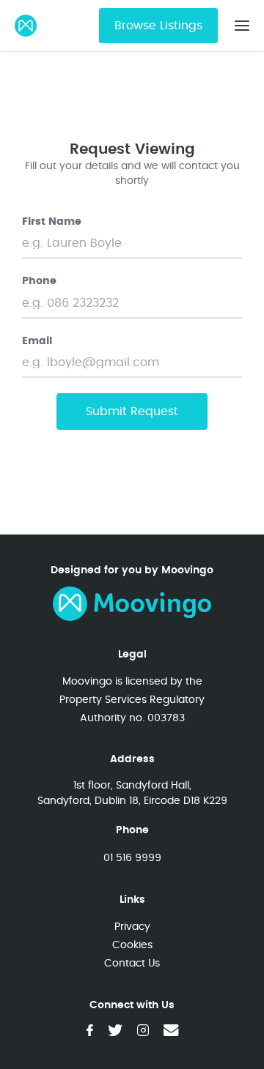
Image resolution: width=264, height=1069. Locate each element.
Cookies (132, 944)
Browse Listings (158, 25)
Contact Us (132, 963)
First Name (51, 222)
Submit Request (132, 411)
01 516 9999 (132, 857)
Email (37, 341)
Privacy (132, 926)
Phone (39, 281)
